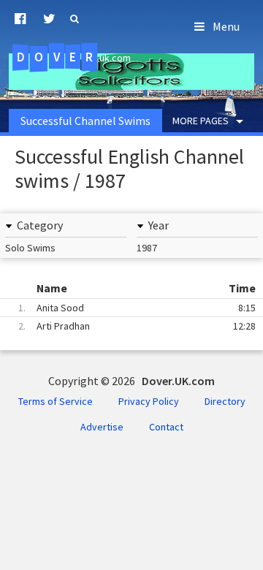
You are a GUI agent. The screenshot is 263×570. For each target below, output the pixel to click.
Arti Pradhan (137, 325)
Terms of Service (55, 401)
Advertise (101, 426)
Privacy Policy (148, 401)
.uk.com (74, 57)
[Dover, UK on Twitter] (49, 19)
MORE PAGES (200, 120)
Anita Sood (137, 307)
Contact (166, 426)
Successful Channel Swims (85, 120)
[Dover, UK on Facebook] (20, 19)
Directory (225, 401)
